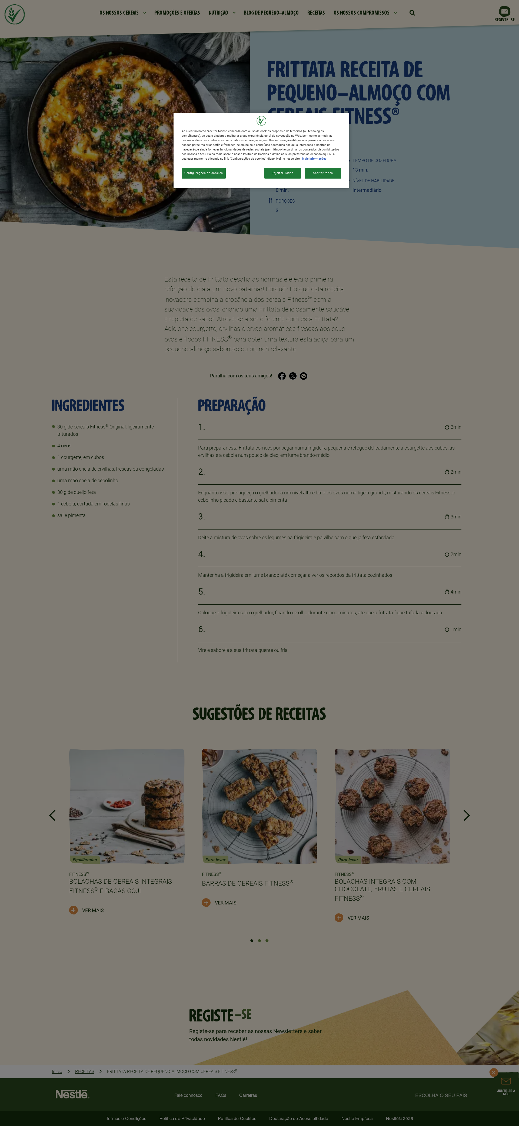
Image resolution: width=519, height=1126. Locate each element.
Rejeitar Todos (282, 173)
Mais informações (314, 158)
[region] (261, 150)
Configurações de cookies (203, 173)
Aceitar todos (323, 173)
